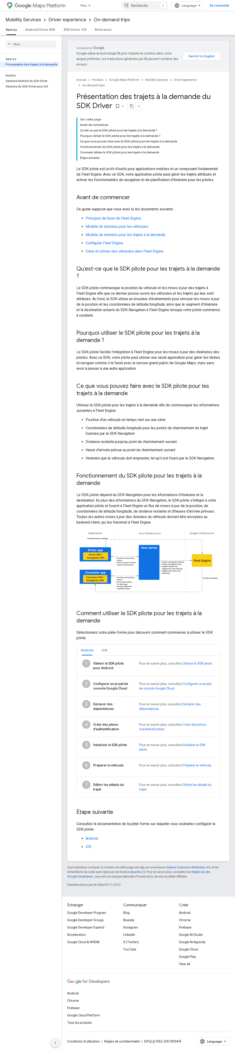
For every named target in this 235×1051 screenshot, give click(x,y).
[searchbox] (31, 44)
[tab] (87, 650)
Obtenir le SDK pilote (197, 663)
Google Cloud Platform (83, 1015)
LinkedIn (129, 935)
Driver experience (67, 20)
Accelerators (76, 935)
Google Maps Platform (124, 79)
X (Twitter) (131, 942)
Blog (126, 913)
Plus (84, 5)
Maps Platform (49, 6)
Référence (103, 29)
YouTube (129, 949)
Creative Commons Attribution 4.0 (188, 867)
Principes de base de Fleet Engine (113, 218)
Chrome (185, 920)
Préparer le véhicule (197, 765)
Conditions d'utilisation (83, 1041)
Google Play (187, 957)
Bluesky (128, 920)
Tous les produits (79, 1022)
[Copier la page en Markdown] (132, 106)
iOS (88, 847)
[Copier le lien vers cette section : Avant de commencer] (134, 198)
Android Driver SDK (40, 29)
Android (92, 838)
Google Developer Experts (85, 927)
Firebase (185, 927)
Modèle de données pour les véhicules (117, 226)
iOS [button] (104, 650)
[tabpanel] (148, 726)
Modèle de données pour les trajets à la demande (125, 235)
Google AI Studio (191, 935)
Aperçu (11, 29)
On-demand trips (112, 20)
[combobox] (145, 5)
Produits (97, 79)
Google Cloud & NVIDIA (83, 942)
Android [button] (87, 650)
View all (184, 964)
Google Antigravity (192, 942)
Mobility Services (23, 20)
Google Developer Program (86, 913)
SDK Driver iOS (75, 29)
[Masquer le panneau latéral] (55, 1042)
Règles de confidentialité (122, 1041)
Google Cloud (188, 949)
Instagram (130, 927)
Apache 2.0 (137, 872)
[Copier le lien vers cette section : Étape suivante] (117, 812)
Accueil (81, 79)
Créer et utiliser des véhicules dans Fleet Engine (124, 251)
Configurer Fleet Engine (104, 243)
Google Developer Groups (85, 920)
